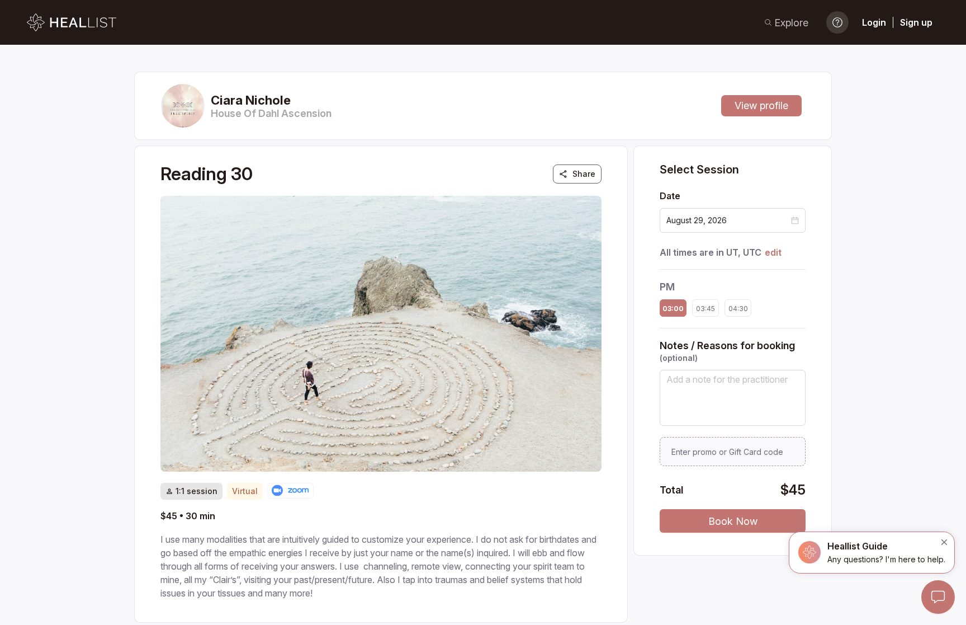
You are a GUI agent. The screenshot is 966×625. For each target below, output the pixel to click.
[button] (795, 220)
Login (874, 22)
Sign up (916, 22)
